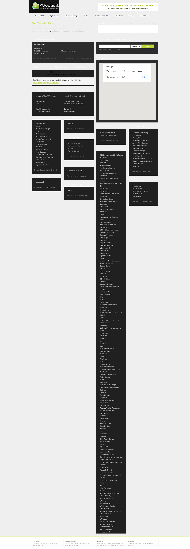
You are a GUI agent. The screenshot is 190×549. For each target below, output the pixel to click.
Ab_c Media (104, 160)
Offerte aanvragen (61, 67)
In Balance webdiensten (108, 305)
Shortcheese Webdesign (141, 153)
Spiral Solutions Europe (44, 155)
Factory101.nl (105, 271)
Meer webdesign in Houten (140, 171)
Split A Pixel (104, 447)
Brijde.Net (103, 196)
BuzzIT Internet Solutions (109, 201)
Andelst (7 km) (74, 165)
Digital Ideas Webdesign (108, 243)
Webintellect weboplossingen (110, 511)
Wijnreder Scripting (42, 165)
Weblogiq (135, 166)
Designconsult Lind (107, 232)
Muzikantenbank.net (107, 367)
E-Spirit (102, 258)
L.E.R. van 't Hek (41, 144)
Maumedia (104, 354)
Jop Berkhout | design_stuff (109, 320)
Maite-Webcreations (139, 146)
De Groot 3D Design (43, 129)
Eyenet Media (105, 266)
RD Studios (104, 413)
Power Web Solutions (107, 400)
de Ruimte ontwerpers (108, 225)
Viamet (70, 148)
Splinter (103, 444)
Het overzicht (55, 31)
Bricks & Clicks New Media (109, 194)
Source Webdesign (78, 31)
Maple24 (39, 147)
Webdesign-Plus (106, 503)
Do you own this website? (116, 77)
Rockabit (103, 421)
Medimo (103, 356)
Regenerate (104, 418)
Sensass (103, 429)
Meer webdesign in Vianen (76, 129)
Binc (101, 186)
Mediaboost (136, 196)
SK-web (103, 436)
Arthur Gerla (104, 171)
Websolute (104, 516)
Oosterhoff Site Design (108, 385)
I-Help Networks (105, 294)
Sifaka (70, 191)
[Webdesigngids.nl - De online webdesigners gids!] (44, 12)
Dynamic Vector (105, 256)
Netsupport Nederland (108, 374)
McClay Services (74, 143)
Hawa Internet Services (140, 140)
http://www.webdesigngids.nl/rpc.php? (46, 83)
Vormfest (103, 491)
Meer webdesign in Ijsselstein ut (45, 170)
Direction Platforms (106, 245)
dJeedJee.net (105, 248)
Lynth (102, 346)
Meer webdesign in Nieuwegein (45, 59)
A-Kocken (103, 158)
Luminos (103, 343)
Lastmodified (104, 323)
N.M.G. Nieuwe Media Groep (110, 369)
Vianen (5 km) (74, 118)
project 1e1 (104, 403)
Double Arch (104, 253)
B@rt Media (104, 176)
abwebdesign (40, 124)
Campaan (103, 204)
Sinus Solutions (69, 112)
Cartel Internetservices (43, 109)
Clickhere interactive (107, 209)
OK (143, 77)
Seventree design (138, 151)
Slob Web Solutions (107, 439)
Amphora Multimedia (107, 168)
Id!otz (102, 300)
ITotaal (102, 315)
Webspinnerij (40, 162)
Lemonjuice (104, 333)
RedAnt (102, 416)
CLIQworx (103, 212)
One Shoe (103, 382)
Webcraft (103, 501)
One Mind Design (42, 149)
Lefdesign (103, 325)
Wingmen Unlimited (107, 524)
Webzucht (103, 519)
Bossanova (104, 191)
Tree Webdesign (106, 473)
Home (47, 31)
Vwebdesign (40, 160)
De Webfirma (104, 227)
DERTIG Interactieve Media (109, 230)
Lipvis (102, 341)
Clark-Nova (104, 207)
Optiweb (103, 390)
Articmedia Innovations (108, 173)
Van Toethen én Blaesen (44, 157)
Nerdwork (103, 372)
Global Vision (105, 279)
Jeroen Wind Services (140, 143)
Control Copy (68, 109)
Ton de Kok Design (106, 470)
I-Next (102, 297)
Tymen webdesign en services (143, 159)
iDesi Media (104, 302)
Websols (71, 124)
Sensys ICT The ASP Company (46, 96)
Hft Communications (43, 136)
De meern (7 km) (75, 137)
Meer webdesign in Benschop (44, 187)
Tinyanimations (41, 101)
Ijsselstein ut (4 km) (43, 118)
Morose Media (105, 364)
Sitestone (103, 434)
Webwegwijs (40, 182)
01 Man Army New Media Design (111, 155)
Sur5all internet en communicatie (111, 457)
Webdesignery (137, 164)
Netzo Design (105, 377)
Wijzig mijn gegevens (83, 59)
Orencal (103, 392)
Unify (102, 483)
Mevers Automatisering (108, 135)
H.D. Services (137, 189)
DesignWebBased (106, 235)
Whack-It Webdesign (107, 522)
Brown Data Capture (107, 199)
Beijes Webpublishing (140, 133)
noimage (103, 380)
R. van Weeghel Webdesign (110, 408)
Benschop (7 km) (43, 176)
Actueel (37, 67)
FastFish (103, 274)
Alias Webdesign (106, 165)
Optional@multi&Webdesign (110, 387)
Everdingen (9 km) (75, 185)
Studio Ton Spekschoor (108, 454)
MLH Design (104, 362)
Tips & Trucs (80, 67)
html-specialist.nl (106, 292)
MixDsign (103, 359)
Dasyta (102, 220)
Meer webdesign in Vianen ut (109, 140)
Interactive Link (105, 310)
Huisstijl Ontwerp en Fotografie (75, 96)
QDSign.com (104, 405)
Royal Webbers (105, 423)
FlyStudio (103, 276)
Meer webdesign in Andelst (76, 176)
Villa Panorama (105, 488)
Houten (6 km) (139, 127)
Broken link (70, 59)
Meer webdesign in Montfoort (141, 201)
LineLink (103, 338)
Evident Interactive (106, 263)
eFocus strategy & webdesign (110, 261)
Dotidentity (104, 251)
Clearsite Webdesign (43, 112)
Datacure (39, 126)
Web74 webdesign (106, 498)
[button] (127, 89)
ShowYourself (137, 156)
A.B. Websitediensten (107, 133)
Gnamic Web (137, 138)
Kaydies (38, 104)
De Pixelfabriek (105, 222)
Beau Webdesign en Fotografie (111, 183)
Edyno (38, 131)
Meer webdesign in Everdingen (78, 196)
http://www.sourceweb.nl (69, 51)
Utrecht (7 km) (106, 149)
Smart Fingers (105, 442)
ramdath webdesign (107, 411)
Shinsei (102, 431)
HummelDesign (137, 194)
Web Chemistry (105, 496)
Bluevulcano (104, 189)
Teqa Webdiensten (106, 460)
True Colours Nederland (108, 480)
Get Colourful (40, 134)
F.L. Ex (102, 269)
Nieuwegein (66, 31)
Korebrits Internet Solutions (73, 104)
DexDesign (104, 238)
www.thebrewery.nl (106, 527)
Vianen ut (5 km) (107, 127)
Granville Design (106, 282)
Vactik (102, 485)
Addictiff (103, 163)
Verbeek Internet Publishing (142, 161)
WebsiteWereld (105, 514)
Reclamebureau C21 (75, 171)
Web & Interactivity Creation (110, 493)
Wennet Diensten (74, 151)
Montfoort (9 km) (139, 180)
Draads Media (137, 186)
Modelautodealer (138, 148)
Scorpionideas (105, 426)
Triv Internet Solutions (75, 146)
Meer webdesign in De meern (77, 156)
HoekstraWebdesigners (140, 191)
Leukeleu (103, 336)
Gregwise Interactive (107, 284)
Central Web (136, 135)
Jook (102, 318)
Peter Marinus (105, 395)
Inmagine (103, 307)
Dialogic (103, 240)
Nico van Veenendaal (71, 101)
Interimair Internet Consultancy (111, 312)
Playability (103, 398)
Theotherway (104, 467)
